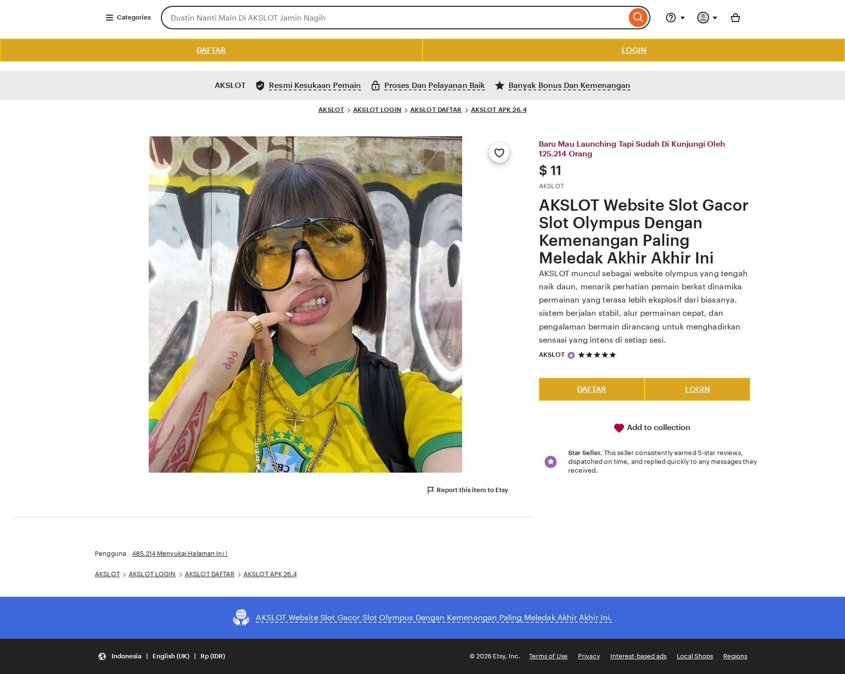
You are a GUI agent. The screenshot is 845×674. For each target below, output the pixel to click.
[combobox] (393, 17)
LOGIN (634, 50)
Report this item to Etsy (472, 490)
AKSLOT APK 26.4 (499, 109)
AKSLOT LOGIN (377, 109)
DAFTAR (211, 50)
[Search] (638, 17)
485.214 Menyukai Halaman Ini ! (179, 553)
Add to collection (657, 427)
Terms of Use (548, 656)
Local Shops (695, 656)
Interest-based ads (638, 656)
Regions (735, 656)
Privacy (589, 656)
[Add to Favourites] (499, 152)
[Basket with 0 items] (735, 17)
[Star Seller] (571, 355)
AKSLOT (331, 109)
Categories (134, 17)
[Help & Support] (675, 17)
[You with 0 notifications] (707, 17)
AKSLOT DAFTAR (436, 109)
